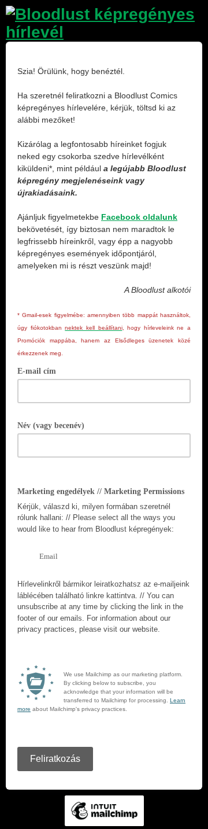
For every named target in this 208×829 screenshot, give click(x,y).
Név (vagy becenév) (54, 424)
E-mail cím (40, 370)
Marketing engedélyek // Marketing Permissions (100, 491)
